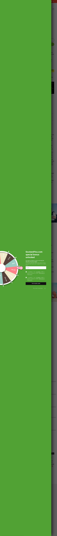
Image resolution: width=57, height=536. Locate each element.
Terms (38, 271)
